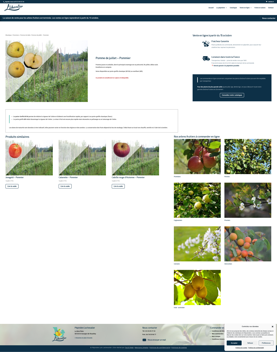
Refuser (250, 343)
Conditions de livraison (220, 331)
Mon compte (216, 336)
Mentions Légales (141, 347)
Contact (271, 8)
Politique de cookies (241, 348)
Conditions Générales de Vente (222, 339)
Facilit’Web (129, 347)
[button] (272, 327)
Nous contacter (268, 18)
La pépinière (220, 8)
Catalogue (233, 8)
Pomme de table (25, 35)
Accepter (234, 343)
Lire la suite (12, 186)
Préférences (266, 343)
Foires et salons (259, 8)
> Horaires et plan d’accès (83, 338)
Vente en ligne (245, 8)
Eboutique (9, 35)
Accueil (211, 8)
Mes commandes (217, 334)
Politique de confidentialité (256, 348)
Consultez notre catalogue (232, 95)
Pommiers (16, 35)
